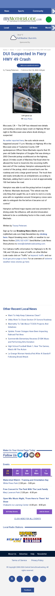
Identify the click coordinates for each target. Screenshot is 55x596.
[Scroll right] (53, 11)
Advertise (23, 554)
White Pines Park (10, 483)
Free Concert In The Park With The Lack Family (25, 489)
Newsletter (42, 554)
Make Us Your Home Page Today (19, 450)
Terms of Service (19, 560)
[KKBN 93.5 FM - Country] (32, 539)
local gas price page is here (15, 258)
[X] (12, 579)
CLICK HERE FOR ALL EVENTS (27, 519)
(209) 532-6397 (22, 240)
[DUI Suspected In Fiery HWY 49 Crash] (27, 112)
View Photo (27, 119)
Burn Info (32, 38)
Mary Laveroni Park (11, 492)
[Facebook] (20, 579)
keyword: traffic (37, 255)
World (48, 28)
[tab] (7, 472)
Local (6, 28)
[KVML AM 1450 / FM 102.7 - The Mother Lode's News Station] (28, 533)
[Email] (35, 579)
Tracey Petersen (19, 225)
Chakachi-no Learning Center (16, 505)
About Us (12, 554)
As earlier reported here (13, 140)
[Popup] (49, 19)
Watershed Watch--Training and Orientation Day (25, 480)
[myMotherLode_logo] (22, 19)
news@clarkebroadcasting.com (31, 244)
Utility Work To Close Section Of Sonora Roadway (30, 319)
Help (32, 554)
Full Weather (22, 38)
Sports (21, 11)
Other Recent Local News (20, 309)
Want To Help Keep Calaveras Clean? (24, 315)
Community (38, 11)
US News (33, 28)
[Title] (43, 579)
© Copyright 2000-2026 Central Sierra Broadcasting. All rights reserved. (27, 568)
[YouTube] (27, 579)
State (19, 28)
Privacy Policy (37, 560)
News (6, 11)
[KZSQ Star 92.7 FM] (13, 539)
